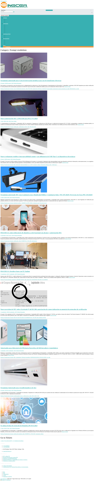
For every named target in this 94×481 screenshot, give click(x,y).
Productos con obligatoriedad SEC (10, 458)
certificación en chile (27, 395)
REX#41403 (72, 88)
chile (27, 88)
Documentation (6, 38)
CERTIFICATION (20, 279)
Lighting (7, 31)
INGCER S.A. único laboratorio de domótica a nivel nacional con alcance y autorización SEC (31, 233)
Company (5, 17)
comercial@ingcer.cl (7, 451)
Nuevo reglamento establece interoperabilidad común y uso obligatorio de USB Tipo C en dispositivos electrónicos (38, 156)
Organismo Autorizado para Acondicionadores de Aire (18, 388)
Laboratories (5, 23)
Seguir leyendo (67, 86)
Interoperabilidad (24, 164)
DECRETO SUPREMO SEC (26, 317)
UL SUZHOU (45, 279)
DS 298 (34, 317)
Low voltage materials (10, 27)
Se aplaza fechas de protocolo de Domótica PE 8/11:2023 (19, 425)
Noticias (2, 88)
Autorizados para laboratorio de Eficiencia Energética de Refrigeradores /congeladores (29, 348)
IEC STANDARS (33, 279)
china (28, 279)
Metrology (8, 32)
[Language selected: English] (91, 12)
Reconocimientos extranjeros (10, 279)
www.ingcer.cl (3, 478)
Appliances (8, 24)
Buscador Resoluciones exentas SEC (10, 457)
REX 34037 (34, 395)
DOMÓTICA (24, 241)
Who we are (8, 19)
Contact (8, 46)
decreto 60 (18, 164)
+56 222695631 (6, 445)
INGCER (30, 88)
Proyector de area (43, 203)
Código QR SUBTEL (7, 465)
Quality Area (8, 44)
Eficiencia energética (26, 357)
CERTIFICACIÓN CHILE (27, 203)
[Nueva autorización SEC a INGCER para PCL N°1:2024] (24, 115)
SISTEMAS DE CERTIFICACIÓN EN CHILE (15, 35)
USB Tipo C (54, 164)
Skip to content (4, 1)
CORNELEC (6, 474)
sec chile (77, 88)
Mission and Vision (9, 20)
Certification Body (7, 34)
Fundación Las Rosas (7, 476)
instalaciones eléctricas (37, 88)
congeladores (18, 357)
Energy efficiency (9, 30)
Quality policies (9, 21)
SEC (35, 126)
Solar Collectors (9, 37)
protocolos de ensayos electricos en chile (61, 88)
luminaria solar (36, 203)
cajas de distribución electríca (19, 88)
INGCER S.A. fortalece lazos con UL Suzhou (15, 271)
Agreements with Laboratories (12, 43)
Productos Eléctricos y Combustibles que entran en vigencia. (15, 459)
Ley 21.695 (30, 164)
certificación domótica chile (18, 433)
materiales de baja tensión (47, 88)
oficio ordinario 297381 (41, 317)
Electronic (8, 28)
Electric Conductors (10, 29)
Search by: (3, 10)
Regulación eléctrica (45, 164)
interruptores (34, 241)
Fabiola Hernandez (17, 83)
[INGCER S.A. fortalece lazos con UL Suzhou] (24, 268)
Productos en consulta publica (9, 460)
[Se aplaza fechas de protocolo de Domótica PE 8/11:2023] (24, 422)
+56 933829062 (6, 447)
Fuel (6, 25)
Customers (8, 22)
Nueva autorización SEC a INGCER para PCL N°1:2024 (19, 118)
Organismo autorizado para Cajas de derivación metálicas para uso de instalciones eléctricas (31, 80)
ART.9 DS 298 (16, 317)
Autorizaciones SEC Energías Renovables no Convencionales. (15, 466)
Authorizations (9, 36)
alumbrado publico (17, 203)
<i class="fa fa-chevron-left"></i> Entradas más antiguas (12, 440)
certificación (15, 126)
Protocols (7, 39)
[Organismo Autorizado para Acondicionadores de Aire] (24, 385)
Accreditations (8, 42)
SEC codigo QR (6, 456)
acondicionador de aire (18, 395)
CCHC (4, 475)
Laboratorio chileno (39, 433)
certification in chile (23, 126)
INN (4, 473)
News (4, 45)
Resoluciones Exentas (8, 88)
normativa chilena (36, 164)
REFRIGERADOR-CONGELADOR (38, 357)
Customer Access (49, 10)
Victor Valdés (13, 121)
